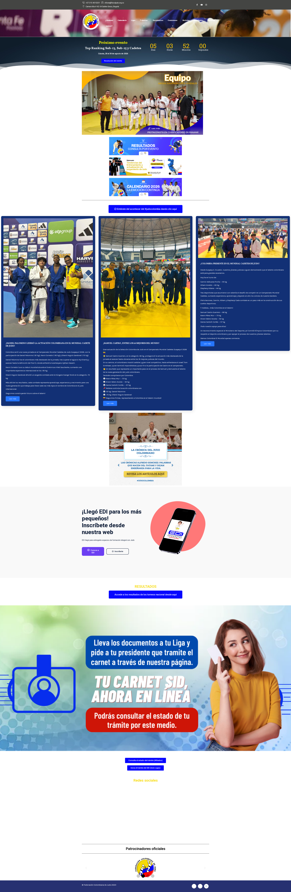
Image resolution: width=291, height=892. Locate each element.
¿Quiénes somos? (109, 23)
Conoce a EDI (95, 551)
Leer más (12, 399)
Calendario (122, 20)
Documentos (158, 20)
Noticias (186, 20)
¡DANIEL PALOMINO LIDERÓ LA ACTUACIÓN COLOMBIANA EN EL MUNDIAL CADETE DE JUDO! (48, 344)
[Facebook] (197, 4)
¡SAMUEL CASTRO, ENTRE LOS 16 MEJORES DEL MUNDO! (131, 343)
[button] (86, 868)
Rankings (211, 20)
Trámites (144, 20)
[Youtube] (201, 4)
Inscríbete (119, 551)
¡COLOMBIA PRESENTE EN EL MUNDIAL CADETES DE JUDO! (230, 263)
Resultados (198, 20)
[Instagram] (206, 4)
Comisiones (172, 20)
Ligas (133, 20)
